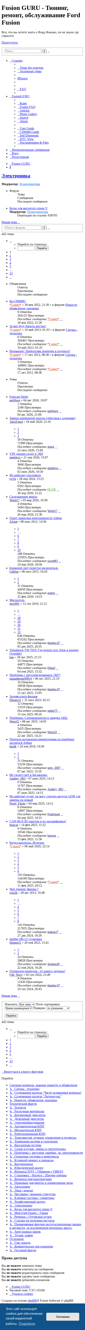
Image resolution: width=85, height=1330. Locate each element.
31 (19, 628)
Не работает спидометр (25, 475)
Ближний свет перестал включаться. (33, 568)
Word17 (14, 500)
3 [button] (10, 259)
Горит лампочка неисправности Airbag (35, 518)
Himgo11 (15, 700)
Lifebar (14, 571)
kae (11, 657)
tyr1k (12, 478)
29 (19, 621)
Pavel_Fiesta (17, 803)
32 (19, 632)
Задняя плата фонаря (23, 696)
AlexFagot (16, 421)
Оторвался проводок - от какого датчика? (37, 971)
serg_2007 (53, 767)
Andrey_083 (17, 778)
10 (19, 550)
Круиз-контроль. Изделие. (27, 842)
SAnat (13, 521)
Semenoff (53, 964)
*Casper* (15, 304)
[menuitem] (30, 67)
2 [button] (10, 255)
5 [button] (10, 266)
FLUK (51, 489)
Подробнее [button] (27, 1323)
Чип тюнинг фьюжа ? (24, 889)
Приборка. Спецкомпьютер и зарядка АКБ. (38, 718)
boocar (13, 825)
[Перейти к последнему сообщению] (61, 319)
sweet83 (52, 561)
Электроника (16, 175)
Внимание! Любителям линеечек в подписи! (39, 351)
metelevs (14, 457)
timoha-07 (53, 643)
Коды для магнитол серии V (28, 208)
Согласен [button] (62, 1316)
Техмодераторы (29, 184)
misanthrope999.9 (20, 678)
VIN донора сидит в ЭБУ (26, 453)
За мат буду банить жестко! (27, 326)
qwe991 (14, 603)
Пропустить (10, 42)
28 (19, 618)
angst (50, 446)
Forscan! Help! (18, 396)
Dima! (51, 668)
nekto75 (52, 710)
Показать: (12, 1004)
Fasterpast (53, 814)
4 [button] (10, 262)
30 (19, 625)
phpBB (32, 1300)
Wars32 (14, 721)
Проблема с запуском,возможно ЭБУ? (34, 675)
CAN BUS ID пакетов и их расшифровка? (37, 821)
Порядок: (39, 1008)
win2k (13, 892)
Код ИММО (17, 301)
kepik (12, 746)
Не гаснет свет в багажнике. (28, 775)
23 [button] (11, 273)
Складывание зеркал (23, 496)
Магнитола (17, 600)
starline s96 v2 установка (25, 939)
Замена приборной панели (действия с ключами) (42, 418)
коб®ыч (14, 400)
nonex (51, 593)
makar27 (52, 932)
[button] (10, 240)
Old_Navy (16, 974)
